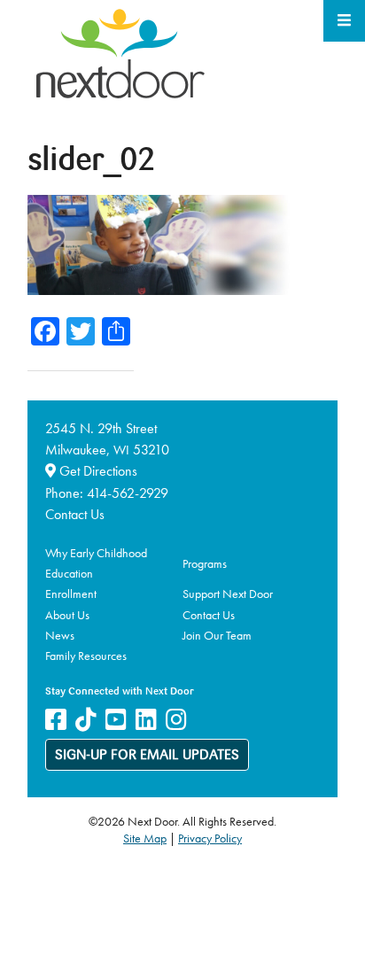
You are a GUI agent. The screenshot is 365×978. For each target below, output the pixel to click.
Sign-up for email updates (147, 756)
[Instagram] (176, 719)
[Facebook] (55, 719)
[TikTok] (86, 719)
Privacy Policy (210, 838)
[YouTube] (116, 719)
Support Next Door (227, 594)
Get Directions (96, 471)
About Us (67, 615)
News (59, 635)
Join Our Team (217, 635)
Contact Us (75, 514)
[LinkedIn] (146, 719)
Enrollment (71, 594)
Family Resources (86, 656)
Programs (204, 563)
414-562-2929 (127, 493)
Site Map (145, 838)
